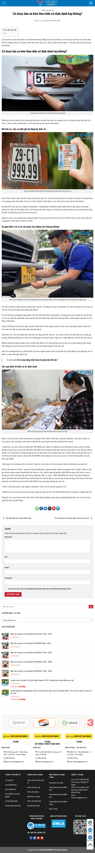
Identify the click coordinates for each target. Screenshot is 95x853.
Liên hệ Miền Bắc (10, 789)
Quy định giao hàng (33, 806)
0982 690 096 (42, 758)
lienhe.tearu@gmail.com (45, 762)
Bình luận (9, 537)
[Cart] (91, 3)
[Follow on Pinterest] (38, 838)
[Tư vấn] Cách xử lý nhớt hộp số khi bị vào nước (72, 518)
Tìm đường (90, 825)
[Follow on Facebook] (31, 838)
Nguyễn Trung (55, 21)
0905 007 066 (73, 758)
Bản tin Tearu (53, 809)
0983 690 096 (10, 758)
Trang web (8, 578)
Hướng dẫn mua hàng (56, 783)
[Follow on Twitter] (34, 838)
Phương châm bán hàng (13, 806)
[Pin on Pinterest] (54, 508)
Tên (6, 557)
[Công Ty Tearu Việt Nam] (47, 3)
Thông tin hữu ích (47, 10)
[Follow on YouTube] (42, 838)
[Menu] (4, 3)
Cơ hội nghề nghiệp (11, 801)
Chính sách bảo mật (33, 787)
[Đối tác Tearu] (24, 723)
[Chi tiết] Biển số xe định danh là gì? (18, 518)
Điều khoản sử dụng (33, 796)
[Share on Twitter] (45, 508)
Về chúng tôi (9, 780)
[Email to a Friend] (50, 508)
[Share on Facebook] (41, 508)
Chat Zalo (90, 833)
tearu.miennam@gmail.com (15, 762)
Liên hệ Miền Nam (11, 785)
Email (7, 568)
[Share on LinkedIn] (58, 508)
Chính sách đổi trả (33, 792)
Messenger (90, 840)
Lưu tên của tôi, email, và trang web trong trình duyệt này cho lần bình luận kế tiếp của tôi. (39, 589)
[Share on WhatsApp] (37, 508)
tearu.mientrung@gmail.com (78, 762)
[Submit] (91, 606)
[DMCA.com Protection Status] (59, 823)
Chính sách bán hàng (34, 801)
